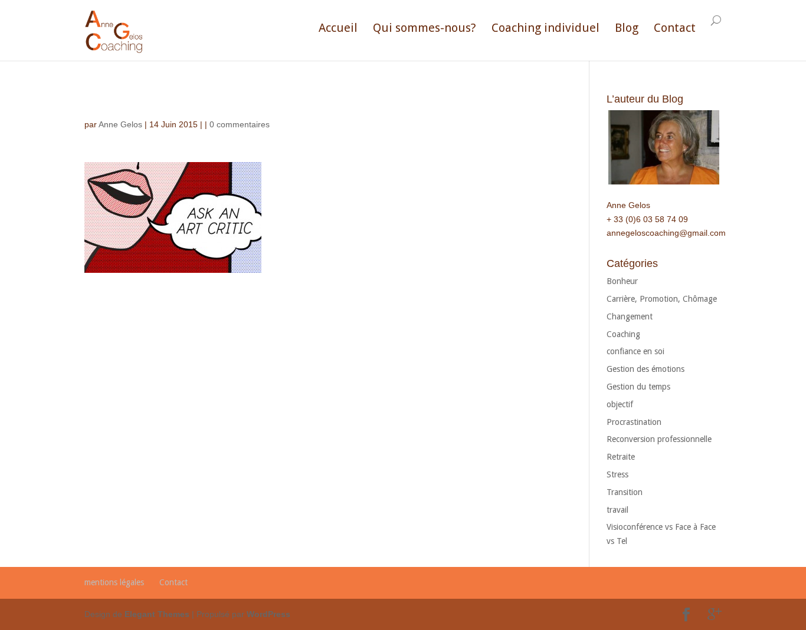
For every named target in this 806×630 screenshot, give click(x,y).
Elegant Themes (156, 614)
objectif (620, 404)
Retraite (621, 456)
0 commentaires (239, 124)
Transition (625, 492)
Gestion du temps (638, 386)
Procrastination (634, 422)
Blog (626, 28)
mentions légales (114, 582)
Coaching (623, 334)
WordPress (268, 614)
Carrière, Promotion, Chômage (662, 299)
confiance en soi (635, 351)
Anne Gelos (120, 124)
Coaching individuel (545, 28)
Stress (617, 474)
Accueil (338, 28)
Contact (675, 28)
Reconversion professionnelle (659, 439)
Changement (630, 316)
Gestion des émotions (645, 369)
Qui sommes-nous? (424, 28)
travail (617, 509)
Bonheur (622, 281)
